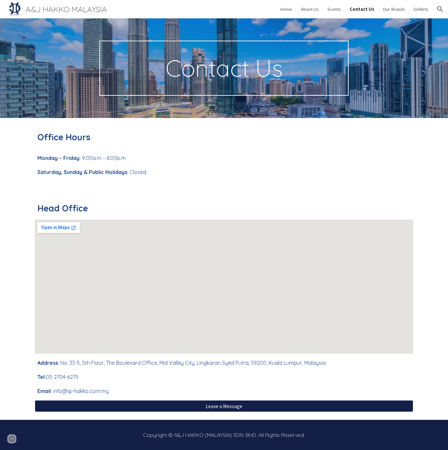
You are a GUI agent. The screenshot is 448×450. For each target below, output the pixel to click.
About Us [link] (310, 9)
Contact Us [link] (362, 9)
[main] (224, 68)
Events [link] (334, 9)
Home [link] (286, 9)
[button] (440, 9)
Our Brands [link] (394, 9)
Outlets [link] (421, 9)
